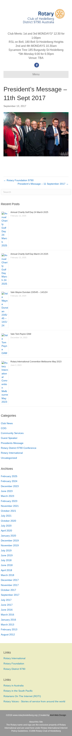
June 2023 (7, 491)
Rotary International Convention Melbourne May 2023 (36, 361)
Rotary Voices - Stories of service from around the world (34, 701)
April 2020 (6, 530)
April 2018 (6, 570)
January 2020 (8, 535)
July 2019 (6, 550)
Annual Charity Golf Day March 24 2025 (29, 254)
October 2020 (8, 520)
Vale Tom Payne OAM (20, 334)
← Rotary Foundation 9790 (18, 180)
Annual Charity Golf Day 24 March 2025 (29, 212)
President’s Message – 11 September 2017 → (43, 183)
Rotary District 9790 (14, 669)
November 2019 (10, 545)
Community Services (12, 433)
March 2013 (7, 624)
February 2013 (9, 629)
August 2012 (8, 634)
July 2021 (6, 515)
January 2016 (8, 619)
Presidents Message (12, 443)
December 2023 (10, 486)
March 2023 (7, 496)
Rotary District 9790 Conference (18, 448)
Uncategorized (9, 457)
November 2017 (10, 585)
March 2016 (7, 614)
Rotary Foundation (13, 663)
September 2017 (10, 594)
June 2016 (7, 609)
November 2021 (10, 506)
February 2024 (9, 481)
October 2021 (8, 510)
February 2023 (9, 501)
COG (3, 428)
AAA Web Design (58, 715)
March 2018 (7, 575)
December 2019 (10, 540)
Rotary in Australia (13, 685)
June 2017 (7, 604)
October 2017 (8, 590)
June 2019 (7, 555)
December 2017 (10, 580)
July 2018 (6, 560)
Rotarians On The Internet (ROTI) (22, 696)
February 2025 (9, 476)
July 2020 (6, 525)
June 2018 (7, 565)
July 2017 (6, 600)
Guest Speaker (9, 438)
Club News (7, 423)
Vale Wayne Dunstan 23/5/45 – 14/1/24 (29, 292)
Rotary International (12, 452)
